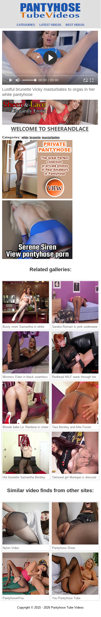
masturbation (51, 137)
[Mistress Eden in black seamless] (26, 373)
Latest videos (50, 25)
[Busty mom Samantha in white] (26, 323)
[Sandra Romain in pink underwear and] (75, 323)
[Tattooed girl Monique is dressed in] (75, 473)
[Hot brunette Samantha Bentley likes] (26, 473)
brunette (35, 137)
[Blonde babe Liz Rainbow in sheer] (26, 423)
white (25, 137)
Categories (26, 25)
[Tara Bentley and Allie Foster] (75, 423)
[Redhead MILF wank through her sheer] (75, 373)
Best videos (75, 25)
